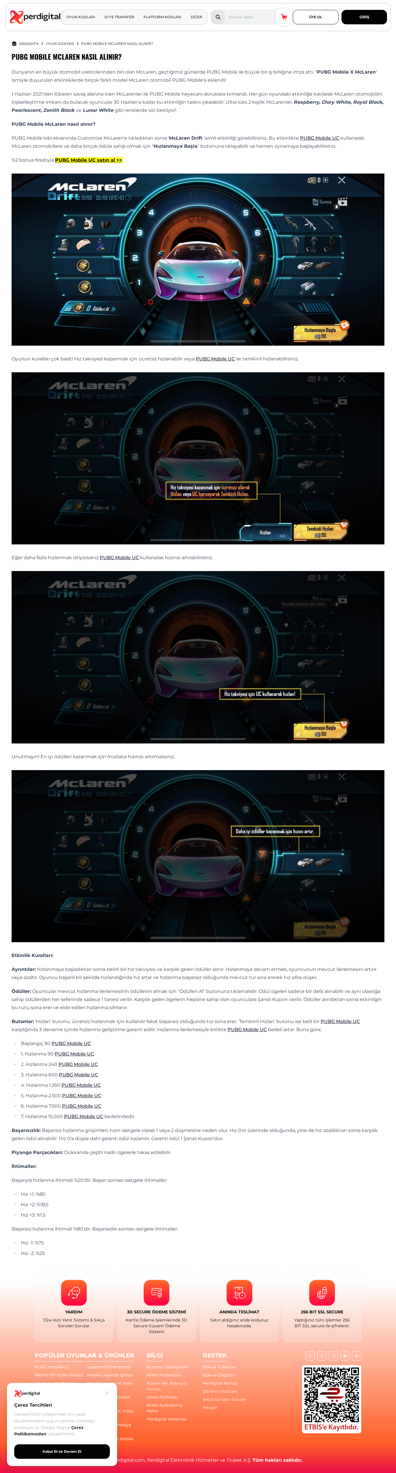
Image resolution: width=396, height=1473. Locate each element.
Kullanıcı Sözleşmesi (167, 1367)
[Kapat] (107, 1393)
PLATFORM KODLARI (162, 17)
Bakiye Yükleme (219, 1367)
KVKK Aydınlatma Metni (165, 1408)
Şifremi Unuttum (220, 1391)
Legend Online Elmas (108, 1367)
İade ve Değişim (219, 1375)
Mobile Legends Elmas (110, 1375)
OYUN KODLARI (80, 17)
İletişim (210, 1407)
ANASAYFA (29, 43)
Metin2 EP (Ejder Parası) (59, 1375)
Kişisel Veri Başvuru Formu (166, 1386)
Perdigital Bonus (220, 1383)
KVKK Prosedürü (163, 1375)
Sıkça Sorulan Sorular (224, 1399)
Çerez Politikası (162, 1397)
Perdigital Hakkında (167, 1419)
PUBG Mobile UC (319, 138)
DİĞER (196, 17)
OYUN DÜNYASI (60, 43)
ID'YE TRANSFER (119, 17)
